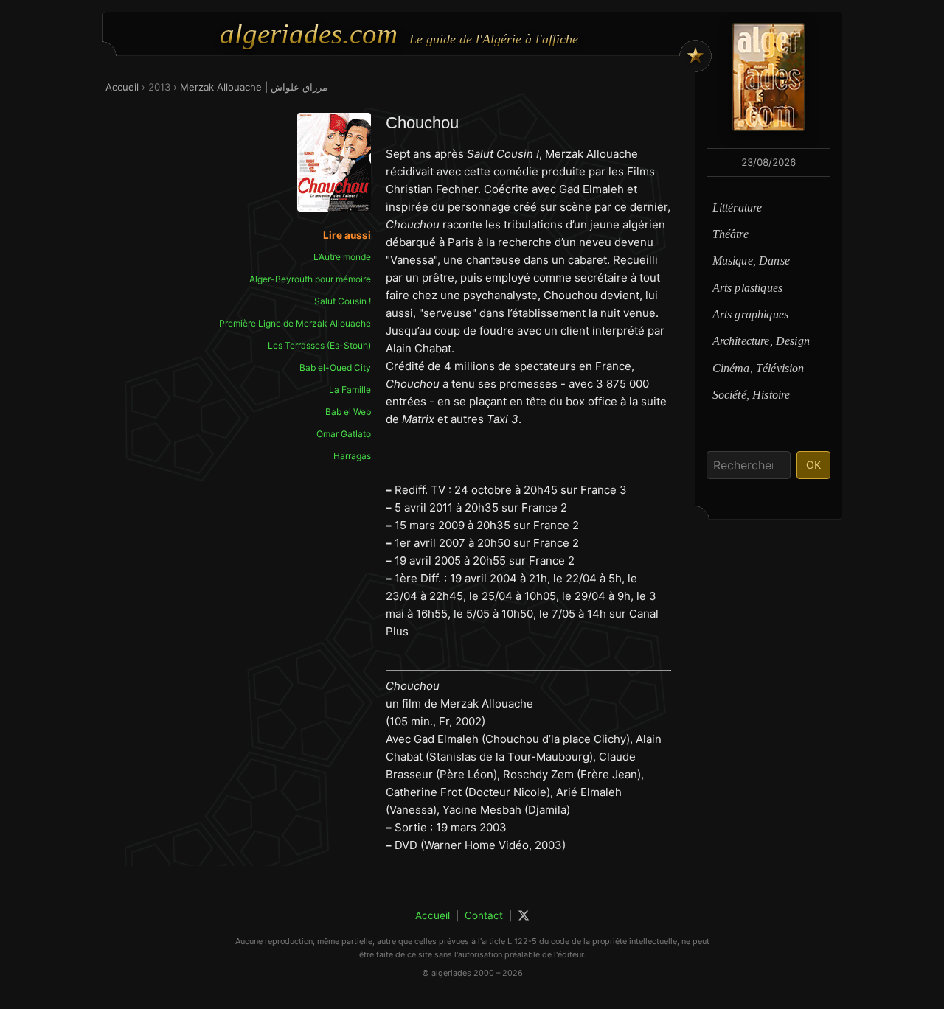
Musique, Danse (751, 261)
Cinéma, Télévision (758, 368)
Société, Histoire (751, 395)
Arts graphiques (750, 314)
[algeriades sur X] (524, 915)
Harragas (352, 455)
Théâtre (730, 234)
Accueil (122, 87)
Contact (484, 915)
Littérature (737, 207)
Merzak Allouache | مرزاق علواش (253, 87)
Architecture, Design (761, 341)
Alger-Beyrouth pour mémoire (310, 278)
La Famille (350, 389)
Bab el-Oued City (335, 367)
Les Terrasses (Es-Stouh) (319, 345)
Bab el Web (348, 411)
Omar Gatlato (343, 433)
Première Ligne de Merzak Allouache (295, 323)
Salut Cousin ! (342, 301)
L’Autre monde (342, 256)
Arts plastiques (747, 288)
